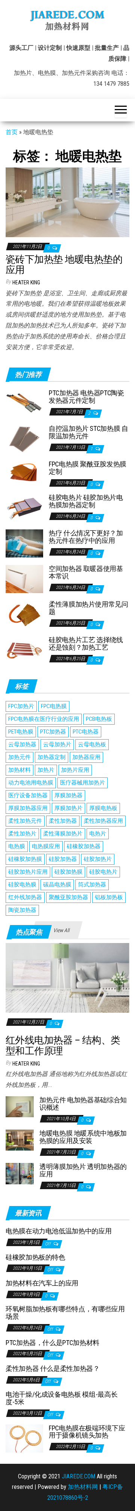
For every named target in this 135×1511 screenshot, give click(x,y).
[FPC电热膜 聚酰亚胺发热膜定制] (24, 471)
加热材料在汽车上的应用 (42, 1283)
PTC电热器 (86, 731)
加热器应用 (86, 757)
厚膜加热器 (68, 795)
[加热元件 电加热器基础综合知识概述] (20, 1106)
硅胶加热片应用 (28, 871)
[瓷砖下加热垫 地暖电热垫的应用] (67, 201)
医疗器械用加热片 (82, 782)
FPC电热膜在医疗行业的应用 (43, 719)
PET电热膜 (20, 731)
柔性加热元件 (25, 821)
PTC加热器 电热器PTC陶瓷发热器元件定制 (86, 396)
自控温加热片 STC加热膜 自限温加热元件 (88, 432)
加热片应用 (75, 770)
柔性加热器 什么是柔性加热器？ (53, 1368)
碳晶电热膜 (57, 884)
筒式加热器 (92, 884)
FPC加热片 (21, 706)
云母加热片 (57, 744)
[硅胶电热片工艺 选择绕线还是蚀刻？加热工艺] (24, 649)
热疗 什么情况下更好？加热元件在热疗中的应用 (86, 536)
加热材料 (19, 770)
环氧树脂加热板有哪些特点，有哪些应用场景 (65, 1312)
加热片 (46, 770)
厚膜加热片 (68, 808)
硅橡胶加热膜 (25, 859)
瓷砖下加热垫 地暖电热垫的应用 (64, 265)
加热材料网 (83, 1486)
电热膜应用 (46, 846)
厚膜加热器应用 (28, 808)
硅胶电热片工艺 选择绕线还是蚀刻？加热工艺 (86, 643)
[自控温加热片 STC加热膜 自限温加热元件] (24, 438)
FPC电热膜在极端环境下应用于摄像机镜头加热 (87, 1431)
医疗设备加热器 (28, 795)
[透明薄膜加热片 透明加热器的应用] (20, 1173)
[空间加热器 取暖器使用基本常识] (24, 578)
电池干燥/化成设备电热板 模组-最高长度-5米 (61, 1398)
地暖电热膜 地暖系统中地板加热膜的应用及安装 (83, 1137)
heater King (26, 282)
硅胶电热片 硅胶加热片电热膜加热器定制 (86, 501)
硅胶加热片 (98, 859)
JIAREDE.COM (78, 1476)
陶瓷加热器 (22, 910)
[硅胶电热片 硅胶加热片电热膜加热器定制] (24, 507)
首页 (12, 132)
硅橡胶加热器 (83, 846)
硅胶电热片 (103, 871)
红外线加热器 (25, 897)
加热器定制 (52, 757)
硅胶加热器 (63, 859)
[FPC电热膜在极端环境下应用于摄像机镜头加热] (24, 1437)
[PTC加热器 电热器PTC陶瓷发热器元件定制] (24, 403)
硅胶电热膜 (22, 884)
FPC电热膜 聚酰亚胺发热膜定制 (87, 467)
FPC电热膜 (54, 706)
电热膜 (16, 846)
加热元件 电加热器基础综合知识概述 (83, 1103)
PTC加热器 (53, 731)
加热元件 (19, 757)
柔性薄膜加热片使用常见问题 (88, 608)
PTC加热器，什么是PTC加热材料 (52, 1343)
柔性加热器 (63, 821)
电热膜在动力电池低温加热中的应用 (58, 1231)
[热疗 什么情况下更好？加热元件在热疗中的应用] (24, 543)
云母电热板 (92, 744)
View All (61, 930)
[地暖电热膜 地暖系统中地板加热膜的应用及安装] (20, 1139)
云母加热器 (22, 744)
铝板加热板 (109, 897)
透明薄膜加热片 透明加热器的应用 (83, 1170)
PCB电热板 (99, 719)
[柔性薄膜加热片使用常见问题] (24, 614)
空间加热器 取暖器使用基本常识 (86, 572)
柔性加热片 (22, 833)
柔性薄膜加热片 (62, 833)
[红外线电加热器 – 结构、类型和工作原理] (67, 977)
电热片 (97, 833)
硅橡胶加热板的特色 (35, 1257)
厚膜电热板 (103, 808)
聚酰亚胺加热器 (68, 897)
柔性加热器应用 (103, 821)
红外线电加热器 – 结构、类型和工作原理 (63, 1045)
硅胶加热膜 (68, 871)
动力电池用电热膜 (30, 782)
